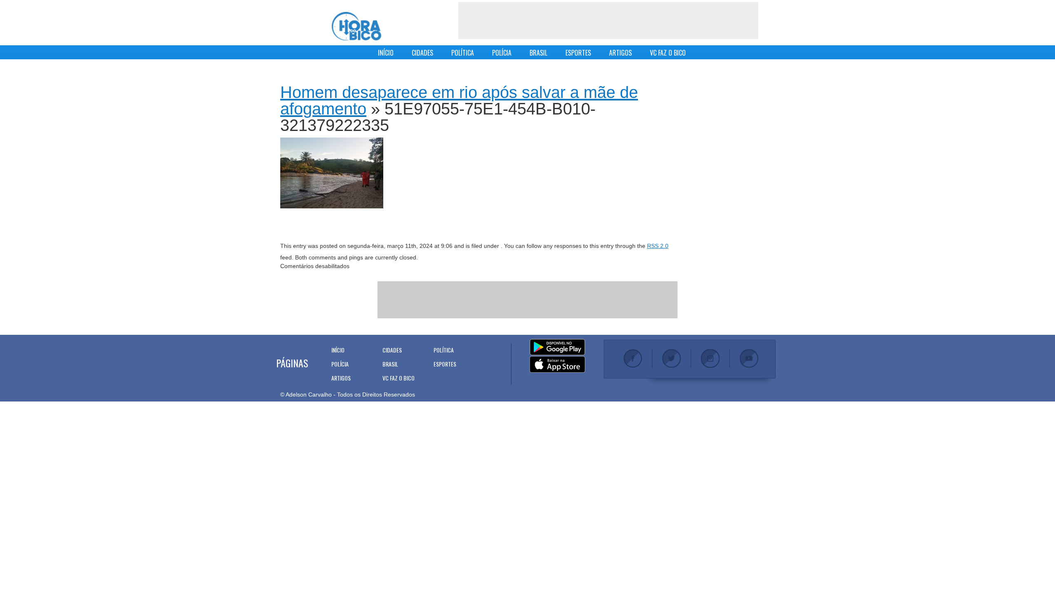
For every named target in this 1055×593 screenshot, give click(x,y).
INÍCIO (386, 53)
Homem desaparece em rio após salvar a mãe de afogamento (459, 100)
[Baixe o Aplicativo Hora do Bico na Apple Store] (557, 365)
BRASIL (538, 53)
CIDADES (422, 53)
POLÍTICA (462, 53)
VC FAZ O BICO (668, 53)
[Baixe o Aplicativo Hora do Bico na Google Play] (557, 347)
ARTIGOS (620, 53)
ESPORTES (578, 53)
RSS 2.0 (657, 246)
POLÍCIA (501, 53)
